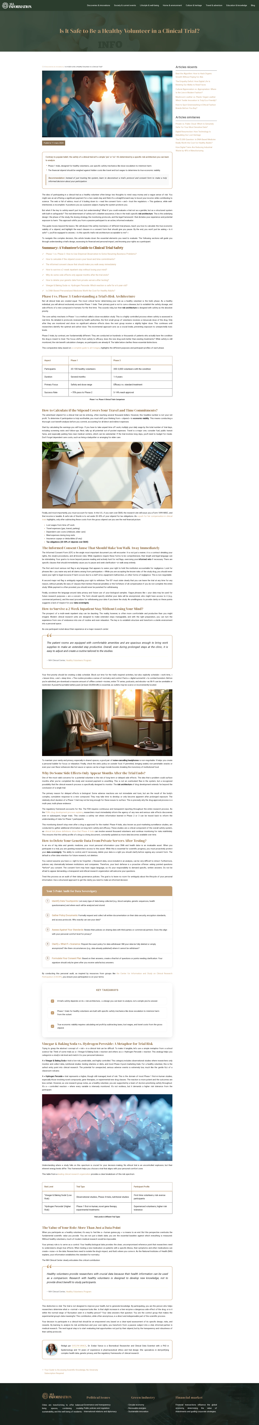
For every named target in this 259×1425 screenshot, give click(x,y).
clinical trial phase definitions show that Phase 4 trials (69, 831)
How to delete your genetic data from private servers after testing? (77, 280)
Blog (253, 5)
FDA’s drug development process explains (64, 812)
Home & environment (172, 5)
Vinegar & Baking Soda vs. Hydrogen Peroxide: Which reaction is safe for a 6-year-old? (86, 285)
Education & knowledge (236, 5)
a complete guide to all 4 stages (86, 348)
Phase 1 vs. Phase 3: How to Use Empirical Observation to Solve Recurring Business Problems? (91, 254)
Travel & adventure (214, 5)
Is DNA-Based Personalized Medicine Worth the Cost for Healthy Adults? (80, 290)
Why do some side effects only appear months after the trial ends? (77, 275)
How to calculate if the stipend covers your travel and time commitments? (80, 259)
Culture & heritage (194, 5)
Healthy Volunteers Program (78, 660)
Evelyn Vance (79, 1346)
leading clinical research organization (74, 1174)
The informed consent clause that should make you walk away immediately (81, 264)
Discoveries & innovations (98, 5)
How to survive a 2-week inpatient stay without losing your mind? (76, 269)
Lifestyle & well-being (149, 5)
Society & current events (125, 5)
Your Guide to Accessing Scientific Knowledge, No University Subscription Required (71, 1371)
